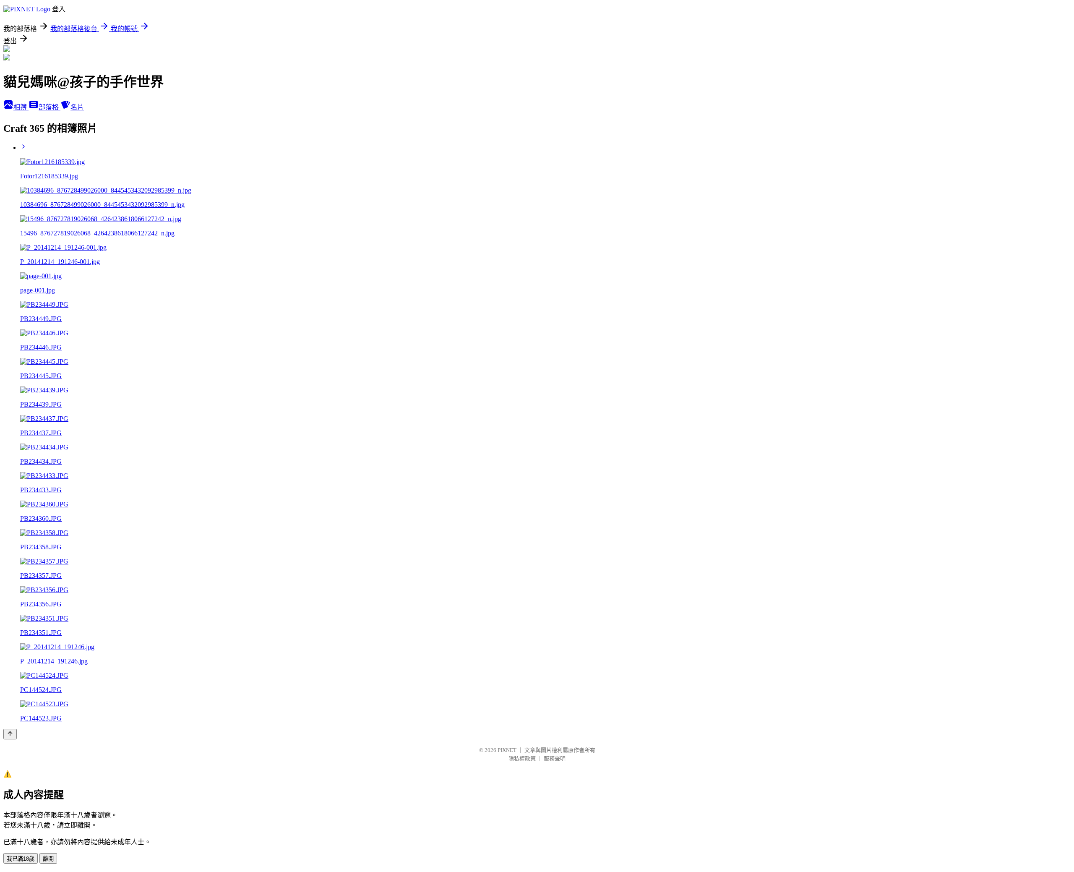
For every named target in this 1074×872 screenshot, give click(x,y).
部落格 (49, 107)
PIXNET (507, 750)
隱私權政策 (522, 758)
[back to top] (10, 734)
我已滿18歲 (20, 859)
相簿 (21, 107)
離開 (48, 859)
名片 (77, 107)
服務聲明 (555, 758)
